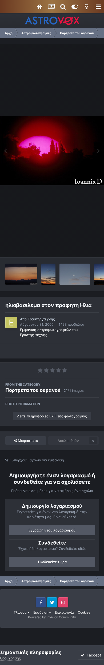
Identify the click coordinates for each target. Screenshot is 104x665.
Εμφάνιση (41, 612)
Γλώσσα (20, 612)
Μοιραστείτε (27, 440)
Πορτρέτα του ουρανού (33, 390)
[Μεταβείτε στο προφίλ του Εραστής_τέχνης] (11, 322)
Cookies (84, 612)
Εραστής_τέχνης (41, 319)
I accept (93, 655)
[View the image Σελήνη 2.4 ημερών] (21, 274)
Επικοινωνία (64, 612)
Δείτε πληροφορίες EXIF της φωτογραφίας (52, 416)
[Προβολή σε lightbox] (52, 150)
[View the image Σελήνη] (48, 274)
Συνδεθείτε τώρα (52, 562)
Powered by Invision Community (52, 617)
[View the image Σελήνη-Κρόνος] (74, 274)
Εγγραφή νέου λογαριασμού (52, 530)
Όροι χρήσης (10, 658)
